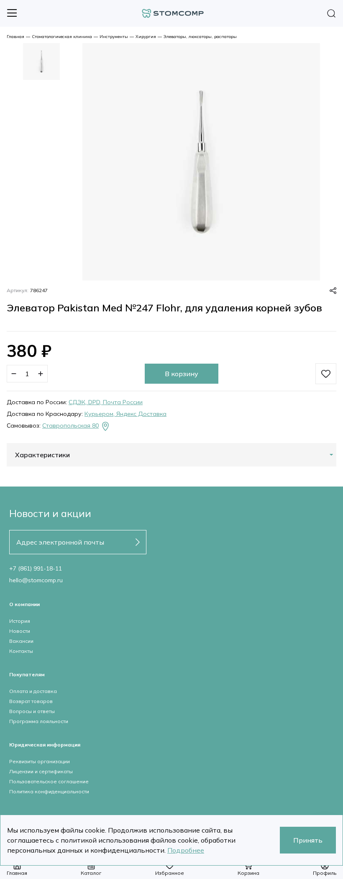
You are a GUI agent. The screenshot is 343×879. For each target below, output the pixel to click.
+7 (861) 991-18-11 (35, 568)
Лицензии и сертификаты (41, 771)
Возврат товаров (31, 701)
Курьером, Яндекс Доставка (125, 414)
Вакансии (21, 641)
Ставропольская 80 (70, 425)
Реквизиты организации (39, 761)
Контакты (21, 651)
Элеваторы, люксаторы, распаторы (200, 36)
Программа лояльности (38, 721)
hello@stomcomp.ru (36, 580)
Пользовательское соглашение (49, 781)
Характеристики (42, 455)
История (19, 621)
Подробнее (185, 850)
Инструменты (114, 36)
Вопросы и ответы (32, 711)
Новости (19, 631)
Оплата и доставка (33, 691)
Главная (15, 36)
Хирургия (146, 36)
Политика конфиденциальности (49, 791)
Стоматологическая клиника (62, 36)
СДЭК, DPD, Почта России (106, 402)
